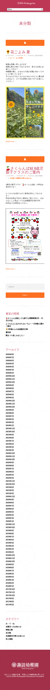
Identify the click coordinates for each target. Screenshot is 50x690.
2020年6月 (10, 509)
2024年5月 (10, 419)
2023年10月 (10, 432)
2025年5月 (10, 398)
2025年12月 (10, 376)
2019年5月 (10, 543)
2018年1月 (10, 586)
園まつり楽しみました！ (15, 335)
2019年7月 (10, 537)
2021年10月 (10, 484)
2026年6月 (10, 361)
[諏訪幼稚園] (25, 669)
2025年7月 (10, 391)
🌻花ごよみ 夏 (18, 51)
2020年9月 (10, 500)
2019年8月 (10, 534)
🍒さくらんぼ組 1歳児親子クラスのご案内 (24, 170)
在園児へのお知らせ (13, 627)
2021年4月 (10, 493)
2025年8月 (10, 388)
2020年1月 (10, 521)
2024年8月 (10, 413)
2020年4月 (10, 515)
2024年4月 (10, 422)
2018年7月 (10, 571)
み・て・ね (13, 58)
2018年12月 (10, 555)
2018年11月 (10, 558)
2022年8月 (10, 466)
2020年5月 (10, 512)
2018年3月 (10, 580)
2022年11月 (10, 456)
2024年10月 (10, 407)
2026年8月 (10, 354)
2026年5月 (10, 364)
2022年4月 (10, 478)
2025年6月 (10, 394)
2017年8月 (10, 602)
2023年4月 (10, 450)
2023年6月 (10, 444)
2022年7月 (10, 469)
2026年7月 (10, 357)
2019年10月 (10, 527)
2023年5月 (10, 447)
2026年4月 (10, 367)
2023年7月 (10, 441)
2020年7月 (10, 506)
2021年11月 (10, 481)
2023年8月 (10, 438)
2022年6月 (10, 472)
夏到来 (8, 332)
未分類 (20, 58)
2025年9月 (10, 385)
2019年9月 (10, 530)
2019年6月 (10, 540)
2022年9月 (10, 462)
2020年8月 (10, 503)
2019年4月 (10, 546)
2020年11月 (10, 496)
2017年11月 (10, 592)
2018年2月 (10, 583)
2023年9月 (10, 435)
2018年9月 (10, 564)
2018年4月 (10, 577)
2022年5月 (10, 475)
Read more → (11, 141)
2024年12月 (10, 401)
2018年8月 (10, 568)
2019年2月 (10, 552)
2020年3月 (10, 518)
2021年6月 (10, 487)
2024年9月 (10, 410)
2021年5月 (10, 490)
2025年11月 (10, 379)
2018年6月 (10, 574)
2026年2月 (10, 373)
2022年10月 (10, 459)
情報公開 (9, 630)
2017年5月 (10, 605)
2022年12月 (10, 453)
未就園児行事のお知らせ (23, 178)
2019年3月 (10, 549)
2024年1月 (10, 425)
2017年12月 (10, 589)
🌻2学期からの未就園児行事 (17, 329)
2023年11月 (10, 428)
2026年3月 (10, 370)
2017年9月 (10, 598)
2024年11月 (10, 404)
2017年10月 (10, 595)
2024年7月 (10, 416)
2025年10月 (10, 382)
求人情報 (9, 639)
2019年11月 (10, 524)
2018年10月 (10, 561)
